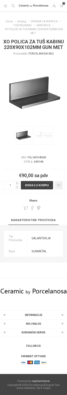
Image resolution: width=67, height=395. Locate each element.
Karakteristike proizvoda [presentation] (33, 220)
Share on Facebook (32, 208)
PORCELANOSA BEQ (41, 53)
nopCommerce (41, 381)
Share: (33, 200)
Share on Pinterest (39, 208)
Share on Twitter (26, 208)
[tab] (33, 220)
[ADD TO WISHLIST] (59, 185)
